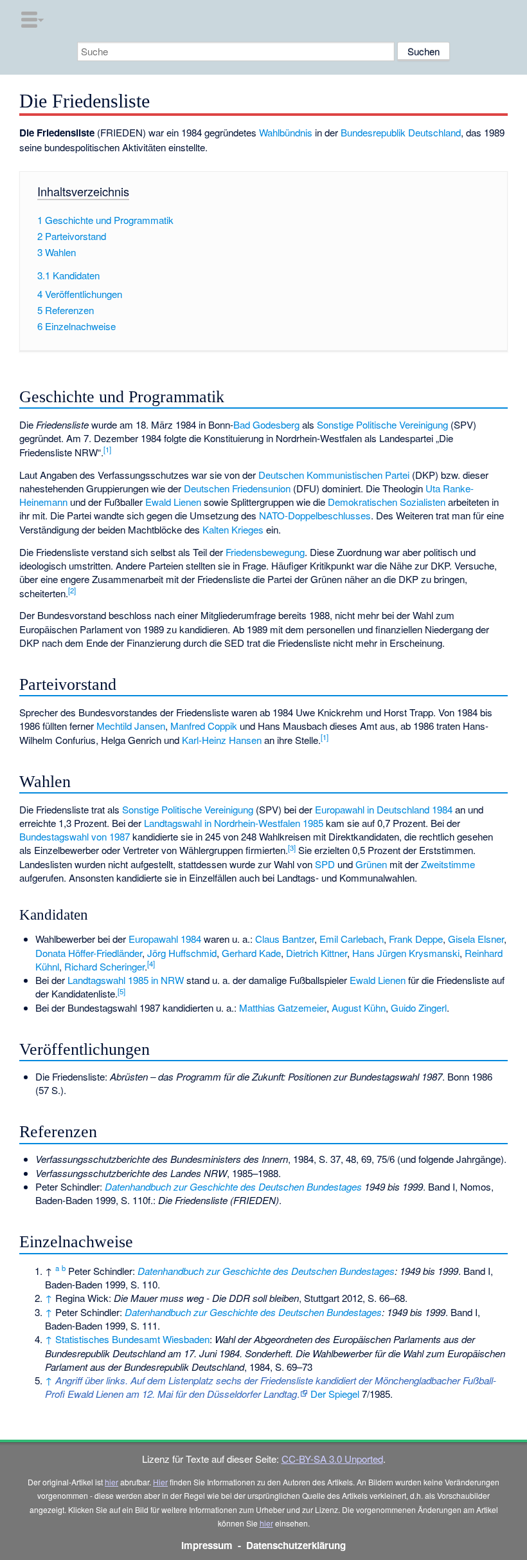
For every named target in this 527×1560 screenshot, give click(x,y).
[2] (72, 590)
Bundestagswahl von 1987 (74, 836)
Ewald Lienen (173, 501)
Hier (160, 1481)
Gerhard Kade (251, 953)
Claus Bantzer (284, 938)
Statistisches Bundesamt (107, 1339)
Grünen (371, 864)
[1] (107, 449)
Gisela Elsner (476, 938)
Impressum (207, 1545)
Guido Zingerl (419, 1007)
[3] (292, 847)
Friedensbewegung (265, 552)
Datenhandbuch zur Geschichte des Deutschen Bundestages (233, 1186)
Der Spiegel (334, 1393)
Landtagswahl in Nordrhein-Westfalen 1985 (233, 823)
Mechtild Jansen (130, 725)
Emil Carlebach (351, 938)
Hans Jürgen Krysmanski (406, 953)
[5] (121, 991)
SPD (325, 864)
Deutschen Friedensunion (237, 488)
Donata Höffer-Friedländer (88, 953)
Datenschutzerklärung (296, 1545)
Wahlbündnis (285, 132)
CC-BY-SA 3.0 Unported (332, 1458)
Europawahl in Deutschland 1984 (383, 809)
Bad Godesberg (266, 424)
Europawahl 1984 (165, 938)
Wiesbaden (186, 1339)
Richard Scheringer (104, 966)
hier (111, 1481)
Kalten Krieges (233, 529)
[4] (151, 963)
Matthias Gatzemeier (282, 1007)
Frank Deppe (416, 938)
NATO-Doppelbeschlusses (315, 515)
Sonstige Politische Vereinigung (382, 424)
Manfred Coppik (203, 725)
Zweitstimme (448, 864)
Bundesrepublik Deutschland (401, 132)
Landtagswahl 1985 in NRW (125, 980)
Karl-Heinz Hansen (222, 740)
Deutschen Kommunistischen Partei (333, 474)
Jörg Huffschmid (182, 953)
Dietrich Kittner (316, 953)
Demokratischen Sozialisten (386, 501)
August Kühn (359, 1007)
